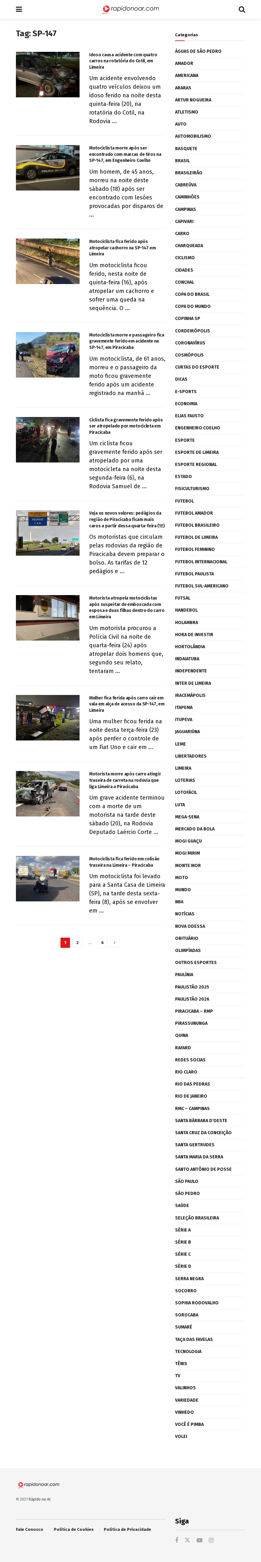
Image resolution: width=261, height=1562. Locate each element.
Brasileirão (188, 173)
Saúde (182, 1205)
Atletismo (186, 112)
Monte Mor (188, 865)
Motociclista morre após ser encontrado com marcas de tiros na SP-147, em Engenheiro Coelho (125, 154)
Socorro (186, 1291)
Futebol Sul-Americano (202, 586)
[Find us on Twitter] (187, 1541)
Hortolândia (190, 646)
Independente (191, 671)
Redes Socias (190, 1060)
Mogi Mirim (187, 853)
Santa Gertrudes (195, 1145)
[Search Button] (242, 9)
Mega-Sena (187, 817)
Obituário (186, 938)
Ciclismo (185, 257)
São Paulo (186, 1181)
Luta (180, 805)
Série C (183, 1254)
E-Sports (186, 391)
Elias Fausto (189, 416)
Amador (184, 63)
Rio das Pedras (192, 1084)
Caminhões (187, 197)
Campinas (185, 209)
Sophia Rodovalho (197, 1303)
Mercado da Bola (195, 829)
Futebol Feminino (195, 549)
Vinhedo (184, 1412)
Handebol (186, 610)
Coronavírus (190, 343)
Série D (183, 1266)
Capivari (184, 221)
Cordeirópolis (192, 331)
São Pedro (187, 1193)
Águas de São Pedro (198, 51)
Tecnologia (188, 1351)
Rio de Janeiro (191, 1096)
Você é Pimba (189, 1424)
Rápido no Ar (39, 1499)
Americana (186, 75)
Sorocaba (186, 1315)
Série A (183, 1230)
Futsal (182, 598)
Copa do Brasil (192, 294)
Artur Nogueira (193, 100)
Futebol (184, 501)
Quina (181, 1035)
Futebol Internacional (201, 562)
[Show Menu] (19, 9)
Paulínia (184, 974)
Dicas (181, 379)
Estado (183, 476)
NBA (179, 902)
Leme (180, 744)
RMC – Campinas (192, 1108)
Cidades (184, 270)
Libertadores (191, 756)
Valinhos (185, 1388)
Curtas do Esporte (197, 367)
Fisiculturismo (192, 488)
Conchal (184, 282)
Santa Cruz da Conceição (203, 1132)
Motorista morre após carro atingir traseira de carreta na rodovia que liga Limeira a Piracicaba (125, 780)
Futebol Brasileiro (197, 525)
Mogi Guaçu (188, 841)
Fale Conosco (29, 1529)
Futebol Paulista (194, 574)
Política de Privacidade (127, 1529)
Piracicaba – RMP (194, 1011)
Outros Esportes (196, 962)
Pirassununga (191, 1023)
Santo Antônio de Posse (203, 1169)
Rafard (183, 1048)
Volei (181, 1436)
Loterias (185, 780)
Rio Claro (186, 1072)
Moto (181, 877)
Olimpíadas (188, 950)
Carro (182, 233)
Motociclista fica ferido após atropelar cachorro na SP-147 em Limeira (122, 248)
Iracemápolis (190, 695)
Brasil (182, 160)
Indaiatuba (187, 659)
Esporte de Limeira (197, 452)
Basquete (186, 148)
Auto (181, 124)
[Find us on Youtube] (199, 1541)
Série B (183, 1242)
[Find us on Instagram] (211, 1541)
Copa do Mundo (193, 306)
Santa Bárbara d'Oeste (201, 1120)
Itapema (184, 707)
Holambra (186, 622)
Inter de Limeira (193, 683)
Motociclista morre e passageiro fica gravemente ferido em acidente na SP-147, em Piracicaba (126, 341)
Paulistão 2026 (192, 999)
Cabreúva (185, 185)
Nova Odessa (190, 926)
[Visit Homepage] (130, 9)
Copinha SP (187, 318)
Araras (183, 88)
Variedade (186, 1400)
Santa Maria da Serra (199, 1157)
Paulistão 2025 (192, 987)
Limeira (183, 768)
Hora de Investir (194, 634)
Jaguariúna (187, 731)
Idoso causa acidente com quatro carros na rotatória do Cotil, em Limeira (123, 61)
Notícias (184, 914)
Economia (186, 403)
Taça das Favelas (194, 1339)
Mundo (183, 889)
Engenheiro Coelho (197, 428)
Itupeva (183, 719)
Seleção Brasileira (197, 1218)
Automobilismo (193, 136)
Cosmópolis (189, 355)
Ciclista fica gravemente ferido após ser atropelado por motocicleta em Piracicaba (126, 426)
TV (177, 1375)
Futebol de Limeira (196, 537)
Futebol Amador (194, 513)
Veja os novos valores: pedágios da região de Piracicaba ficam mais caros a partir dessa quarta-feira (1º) (127, 519)
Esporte (185, 440)
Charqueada (189, 245)
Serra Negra (189, 1278)
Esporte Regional (196, 464)
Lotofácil (186, 792)
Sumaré (183, 1327)
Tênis (181, 1363)
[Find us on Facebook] (176, 1541)
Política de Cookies (74, 1529)
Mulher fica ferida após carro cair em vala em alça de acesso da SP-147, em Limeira (127, 704)
